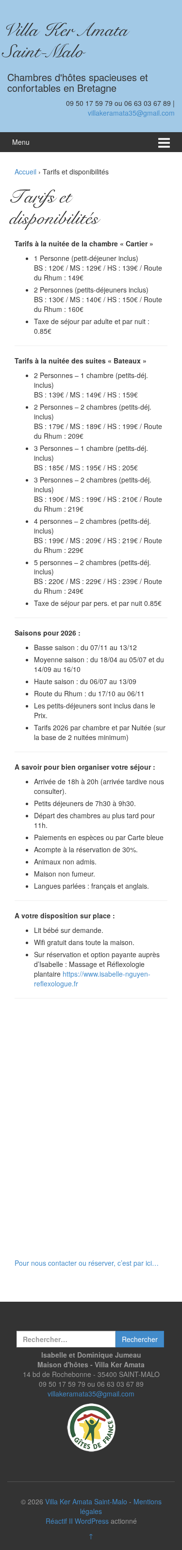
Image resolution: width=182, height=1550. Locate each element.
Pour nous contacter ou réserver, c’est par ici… (87, 1263)
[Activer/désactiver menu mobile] (164, 142)
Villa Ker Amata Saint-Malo (70, 40)
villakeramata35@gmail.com (131, 113)
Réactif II (59, 1521)
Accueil (25, 171)
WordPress (92, 1521)
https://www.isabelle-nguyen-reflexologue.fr (92, 978)
